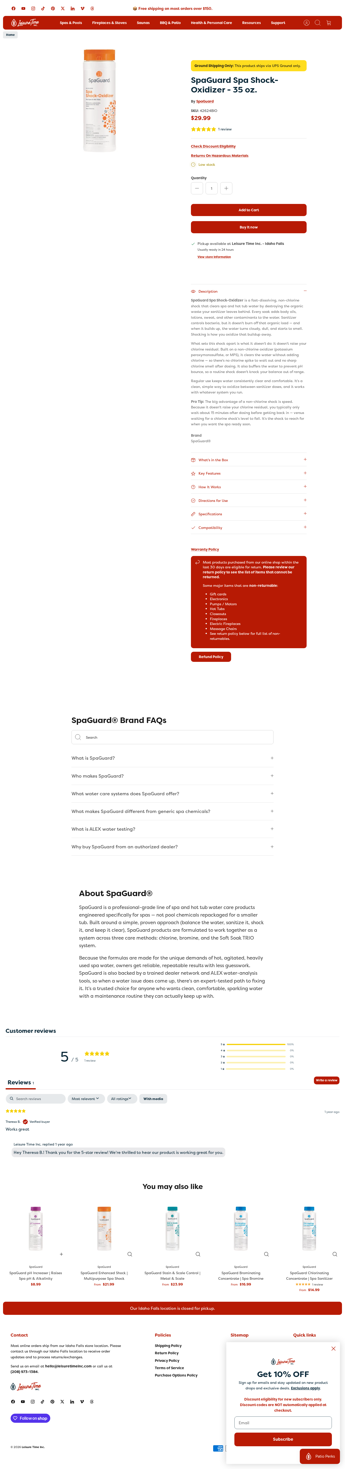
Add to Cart (249, 210)
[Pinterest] (53, 8)
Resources (251, 22)
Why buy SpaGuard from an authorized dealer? (124, 847)
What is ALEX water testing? (103, 829)
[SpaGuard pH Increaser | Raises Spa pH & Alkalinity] (35, 1228)
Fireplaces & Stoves (109, 22)
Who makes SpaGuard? (97, 776)
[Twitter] (63, 8)
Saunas (143, 22)
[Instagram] (33, 8)
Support (278, 22)
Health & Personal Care (211, 22)
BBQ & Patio (170, 22)
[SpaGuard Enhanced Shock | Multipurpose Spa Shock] (104, 1228)
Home (10, 35)
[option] (99, 100)
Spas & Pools (71, 22)
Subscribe (283, 1439)
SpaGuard (205, 101)
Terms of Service (169, 1368)
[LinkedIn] (73, 8)
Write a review (326, 1080)
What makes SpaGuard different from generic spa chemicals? (140, 811)
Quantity (199, 177)
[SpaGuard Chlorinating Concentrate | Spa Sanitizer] (309, 1228)
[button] (257, 1044)
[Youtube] (23, 8)
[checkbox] (153, 1099)
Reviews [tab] (21, 1082)
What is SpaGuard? (93, 758)
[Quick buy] (129, 1254)
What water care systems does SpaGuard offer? (125, 793)
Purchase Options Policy (176, 1375)
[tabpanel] (172, 1127)
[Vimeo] (82, 8)
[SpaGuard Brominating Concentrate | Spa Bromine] (241, 1228)
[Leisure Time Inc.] (25, 22)
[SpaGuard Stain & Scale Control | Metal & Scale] (172, 1228)
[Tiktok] (43, 8)
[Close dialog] (333, 1348)
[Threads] (92, 8)
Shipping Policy (168, 1345)
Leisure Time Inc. (33, 1447)
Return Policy (167, 1353)
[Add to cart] (61, 1254)
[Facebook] (13, 8)
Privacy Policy (167, 1360)
